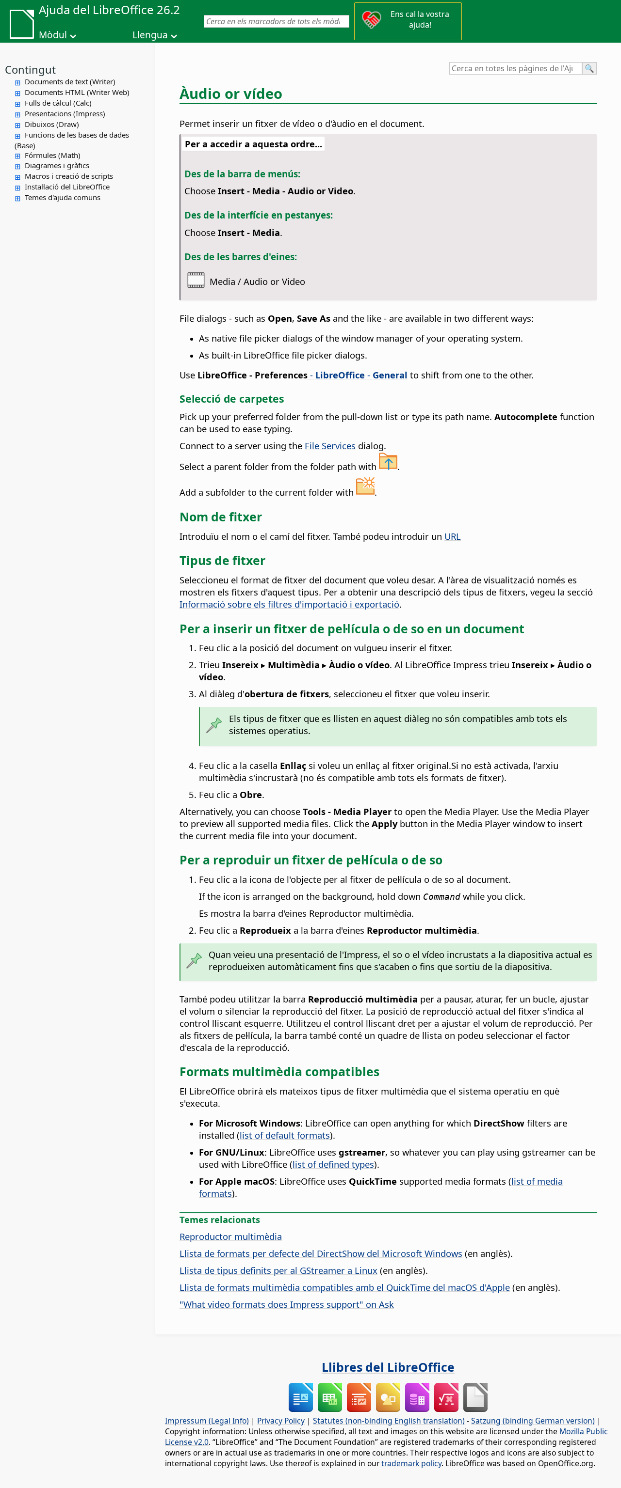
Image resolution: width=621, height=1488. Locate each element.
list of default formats (285, 1135)
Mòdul (53, 35)
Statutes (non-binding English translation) (389, 1420)
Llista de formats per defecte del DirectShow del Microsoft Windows (321, 1253)
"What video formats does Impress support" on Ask (287, 1304)
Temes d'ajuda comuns (62, 197)
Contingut (30, 69)
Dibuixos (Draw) (52, 124)
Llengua (150, 35)
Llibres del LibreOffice (388, 1367)
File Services (330, 445)
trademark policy (411, 1463)
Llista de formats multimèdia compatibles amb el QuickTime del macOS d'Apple (345, 1287)
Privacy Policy (281, 1420)
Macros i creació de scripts (69, 176)
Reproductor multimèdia (231, 1236)
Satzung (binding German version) (533, 1420)
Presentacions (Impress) (65, 113)
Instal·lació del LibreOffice (67, 186)
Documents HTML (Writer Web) (77, 92)
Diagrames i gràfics (57, 165)
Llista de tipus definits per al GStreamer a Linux (278, 1270)
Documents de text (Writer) (70, 81)
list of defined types (333, 1164)
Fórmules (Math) (53, 155)
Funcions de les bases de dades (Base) (72, 140)
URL (452, 536)
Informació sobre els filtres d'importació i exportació (289, 604)
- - (358, 375)
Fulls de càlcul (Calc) (58, 103)
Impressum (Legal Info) (207, 1420)
